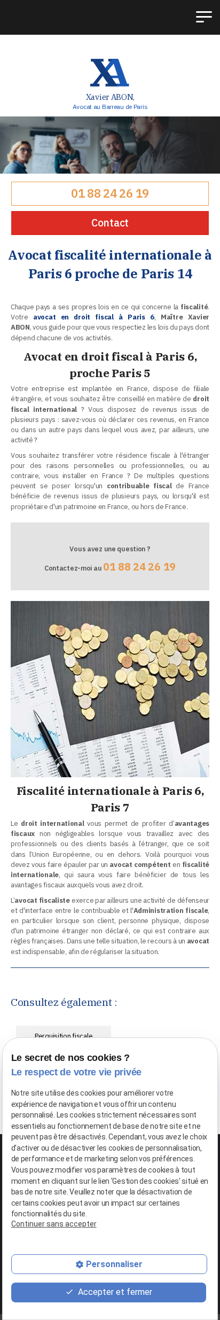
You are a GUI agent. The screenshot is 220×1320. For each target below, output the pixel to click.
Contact (110, 222)
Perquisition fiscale (63, 1036)
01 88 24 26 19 (110, 193)
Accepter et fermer (114, 1292)
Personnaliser (114, 1264)
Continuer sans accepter (54, 1224)
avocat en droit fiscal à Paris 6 (93, 317)
